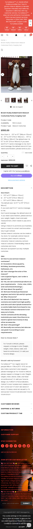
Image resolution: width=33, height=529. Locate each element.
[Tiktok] (28, 445)
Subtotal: (4, 160)
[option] (16, 74)
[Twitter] (7, 445)
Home (3, 40)
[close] (31, 13)
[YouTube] (24, 445)
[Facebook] (2, 445)
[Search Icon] (7, 35)
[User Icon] (25, 35)
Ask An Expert (18, 107)
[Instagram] (11, 445)
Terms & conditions (22, 171)
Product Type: (6, 126)
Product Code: (6, 120)
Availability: (5, 123)
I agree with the (9, 171)
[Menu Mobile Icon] (2, 35)
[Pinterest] (15, 445)
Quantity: (4, 153)
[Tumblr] (19, 445)
